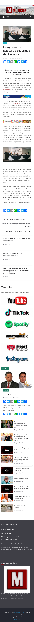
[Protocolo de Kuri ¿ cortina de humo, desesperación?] (7, 489)
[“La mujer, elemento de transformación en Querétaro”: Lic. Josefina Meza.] (7, 426)
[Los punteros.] (17, 379)
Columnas (6, 390)
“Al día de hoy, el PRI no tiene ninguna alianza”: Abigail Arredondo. (21, 459)
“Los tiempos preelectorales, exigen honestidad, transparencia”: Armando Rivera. (22, 437)
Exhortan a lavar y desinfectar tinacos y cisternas (15, 254)
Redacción (19, 58)
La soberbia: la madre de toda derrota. (21, 469)
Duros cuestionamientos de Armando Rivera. (22, 497)
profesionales (7, 89)
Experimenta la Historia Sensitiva (14, 219)
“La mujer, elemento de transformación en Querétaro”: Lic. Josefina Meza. (21, 424)
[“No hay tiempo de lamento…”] (7, 508)
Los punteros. (10, 394)
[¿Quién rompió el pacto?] (7, 480)
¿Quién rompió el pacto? (21, 478)
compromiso (16, 103)
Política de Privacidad (7, 529)
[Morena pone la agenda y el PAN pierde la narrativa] (7, 450)
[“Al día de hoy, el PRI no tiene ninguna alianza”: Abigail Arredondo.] (7, 460)
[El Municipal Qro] (17, 6)
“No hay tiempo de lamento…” (19, 506)
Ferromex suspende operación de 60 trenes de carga (16, 225)
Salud (5, 43)
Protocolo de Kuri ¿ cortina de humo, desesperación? (22, 487)
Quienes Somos (6, 533)
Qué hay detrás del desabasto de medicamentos (16, 239)
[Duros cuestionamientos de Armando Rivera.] (7, 498)
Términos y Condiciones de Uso (10, 537)
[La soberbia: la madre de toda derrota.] (7, 471)
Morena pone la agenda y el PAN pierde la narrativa (22, 449)
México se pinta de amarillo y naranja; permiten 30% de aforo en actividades (16, 270)
